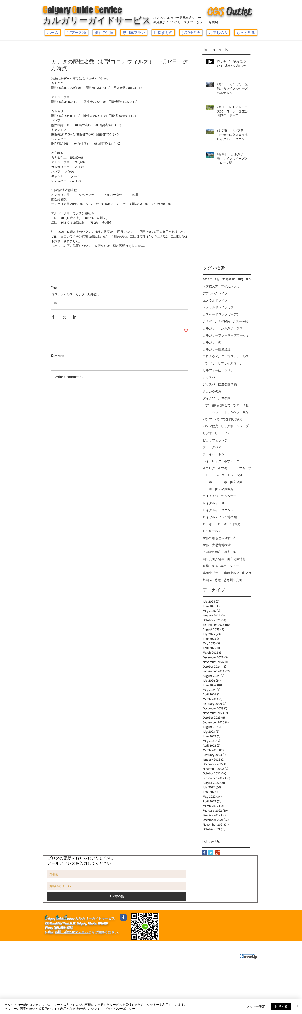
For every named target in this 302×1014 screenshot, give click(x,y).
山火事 (246, 573)
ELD (248, 279)
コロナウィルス (62, 294)
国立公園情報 (236, 559)
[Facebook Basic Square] (204, 852)
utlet (229, 11)
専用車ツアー (229, 566)
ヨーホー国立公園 (230, 482)
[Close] (296, 1006)
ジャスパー (210, 377)
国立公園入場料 (213, 559)
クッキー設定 (256, 1006)
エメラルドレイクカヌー (220, 307)
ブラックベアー (213, 447)
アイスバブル (230, 286)
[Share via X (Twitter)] (64, 317)
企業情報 (53, 945)
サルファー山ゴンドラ (218, 370)
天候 (215, 566)
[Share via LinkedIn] (75, 317)
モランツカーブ (240, 468)
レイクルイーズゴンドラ (220, 510)
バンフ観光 (210, 426)
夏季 (206, 566)
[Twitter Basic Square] (210, 852)
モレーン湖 (235, 475)
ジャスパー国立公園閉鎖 (220, 384)
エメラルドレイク (215, 300)
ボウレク (209, 468)
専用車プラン (212, 573)
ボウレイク (231, 461)
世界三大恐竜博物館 (217, 545)
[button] (76, 32)
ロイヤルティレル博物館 (220, 517)
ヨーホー (209, 482)
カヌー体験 (240, 321)
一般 (54, 303)
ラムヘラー (228, 496)
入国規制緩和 (212, 552)
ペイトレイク (212, 461)
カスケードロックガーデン (221, 314)
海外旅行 (93, 294)
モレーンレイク (213, 475)
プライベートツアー (217, 454)
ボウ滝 (222, 468)
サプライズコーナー (232, 363)
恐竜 (218, 580)
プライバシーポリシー (124, 945)
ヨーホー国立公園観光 (218, 489)
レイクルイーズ (213, 503)
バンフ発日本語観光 (229, 419)
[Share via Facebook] (53, 317)
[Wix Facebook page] (123, 917)
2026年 (207, 279)
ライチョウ (210, 496)
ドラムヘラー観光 (236, 412)
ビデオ (207, 433)
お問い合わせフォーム (71, 932)
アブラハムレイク (215, 293)
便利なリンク (76, 945)
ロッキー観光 (212, 531)
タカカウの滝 (212, 391)
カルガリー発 (212, 342)
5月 (217, 279)
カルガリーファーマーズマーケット (227, 335)
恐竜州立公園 (233, 580)
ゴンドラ (209, 363)
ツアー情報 (241, 405)
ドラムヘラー (212, 412)
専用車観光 (231, 573)
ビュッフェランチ (215, 440)
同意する (281, 1006)
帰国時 (207, 580)
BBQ (240, 279)
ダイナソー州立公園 (217, 398)
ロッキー (209, 524)
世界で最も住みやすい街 (220, 538)
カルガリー (210, 328)
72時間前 (228, 279)
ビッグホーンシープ (235, 426)
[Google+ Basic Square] (217, 852)
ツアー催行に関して (217, 405)
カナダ (80, 294)
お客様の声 (210, 286)
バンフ (207, 419)
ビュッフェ (222, 433)
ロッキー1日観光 (229, 524)
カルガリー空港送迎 (217, 349)
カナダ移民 (222, 321)
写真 (227, 552)
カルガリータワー (233, 328)
